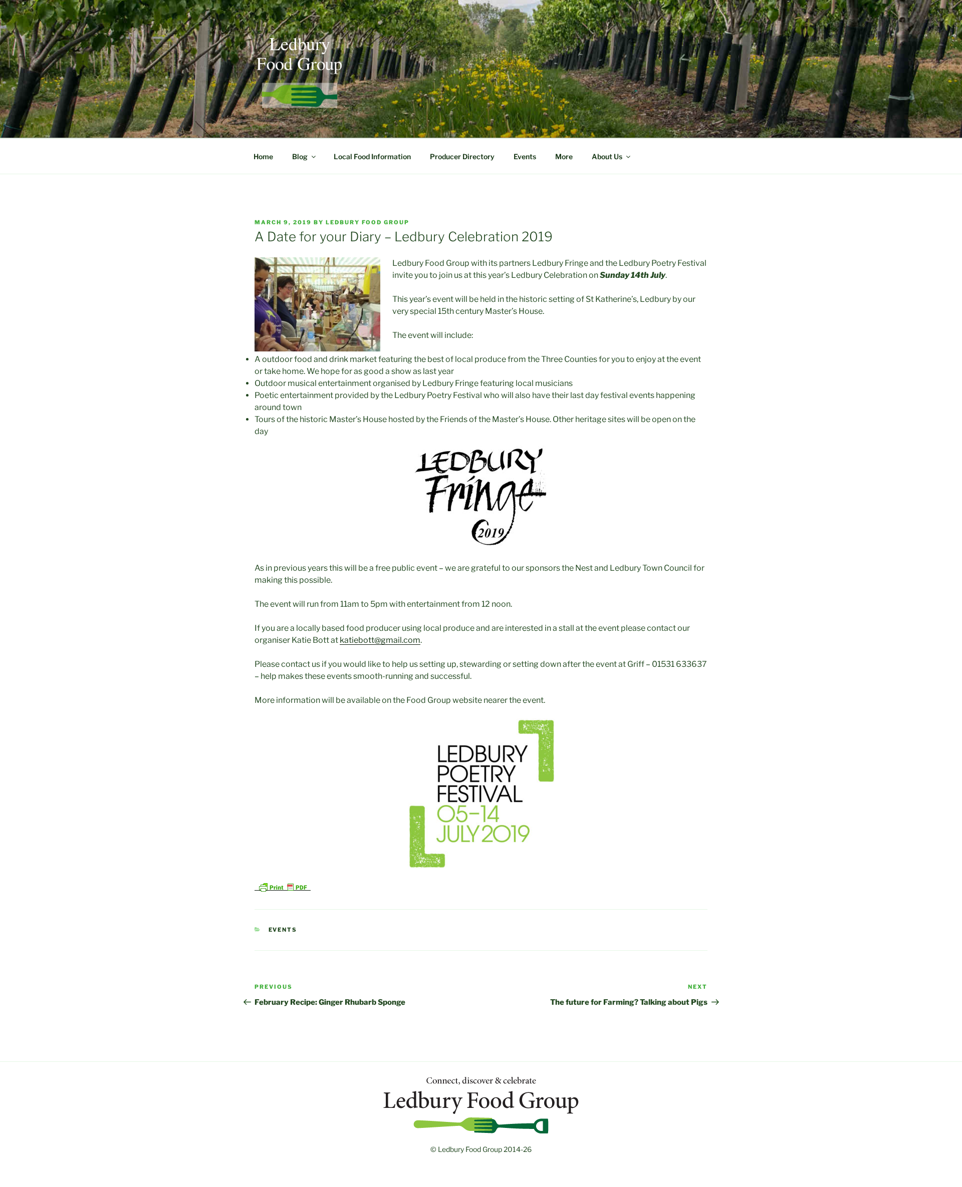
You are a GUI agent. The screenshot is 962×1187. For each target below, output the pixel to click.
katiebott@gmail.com (380, 640)
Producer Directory (462, 156)
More (564, 156)
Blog (300, 156)
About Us (607, 156)
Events (525, 156)
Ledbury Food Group (367, 222)
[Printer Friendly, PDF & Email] (283, 886)
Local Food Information (372, 156)
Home (263, 156)
